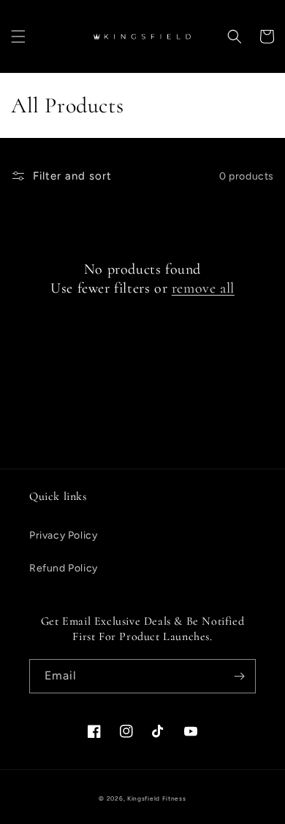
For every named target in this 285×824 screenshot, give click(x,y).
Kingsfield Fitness (156, 798)
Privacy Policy (63, 535)
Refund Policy (63, 568)
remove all (203, 288)
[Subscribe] (239, 676)
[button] (18, 36)
